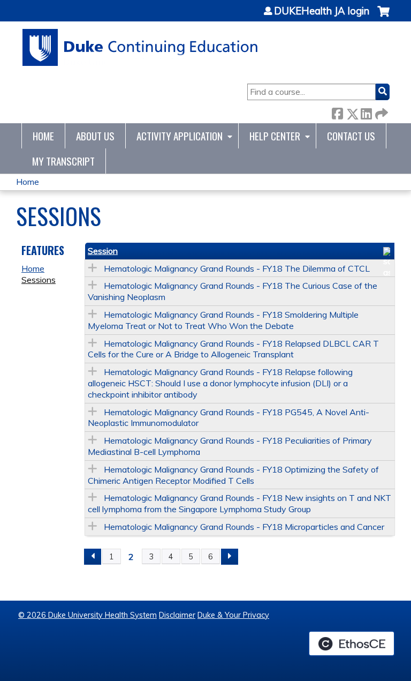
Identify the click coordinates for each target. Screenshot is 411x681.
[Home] (140, 47)
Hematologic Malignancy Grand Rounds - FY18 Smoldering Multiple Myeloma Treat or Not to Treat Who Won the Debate (223, 320)
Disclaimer (177, 615)
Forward (380, 112)
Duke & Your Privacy (233, 615)
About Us (95, 136)
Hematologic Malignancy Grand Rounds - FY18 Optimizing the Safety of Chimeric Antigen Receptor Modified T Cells (233, 475)
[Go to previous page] (92, 557)
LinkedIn (366, 112)
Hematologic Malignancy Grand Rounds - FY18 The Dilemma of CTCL (237, 268)
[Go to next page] (229, 557)
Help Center (274, 136)
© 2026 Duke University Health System (87, 615)
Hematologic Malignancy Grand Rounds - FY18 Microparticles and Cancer (244, 526)
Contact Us (351, 136)
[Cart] (383, 16)
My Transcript (63, 161)
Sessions (38, 279)
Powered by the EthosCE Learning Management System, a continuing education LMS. (351, 643)
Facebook (337, 112)
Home (43, 136)
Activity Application (179, 136)
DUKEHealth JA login (321, 11)
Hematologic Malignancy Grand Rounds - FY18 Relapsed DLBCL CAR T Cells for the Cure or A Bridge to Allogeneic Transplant (233, 349)
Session (103, 250)
